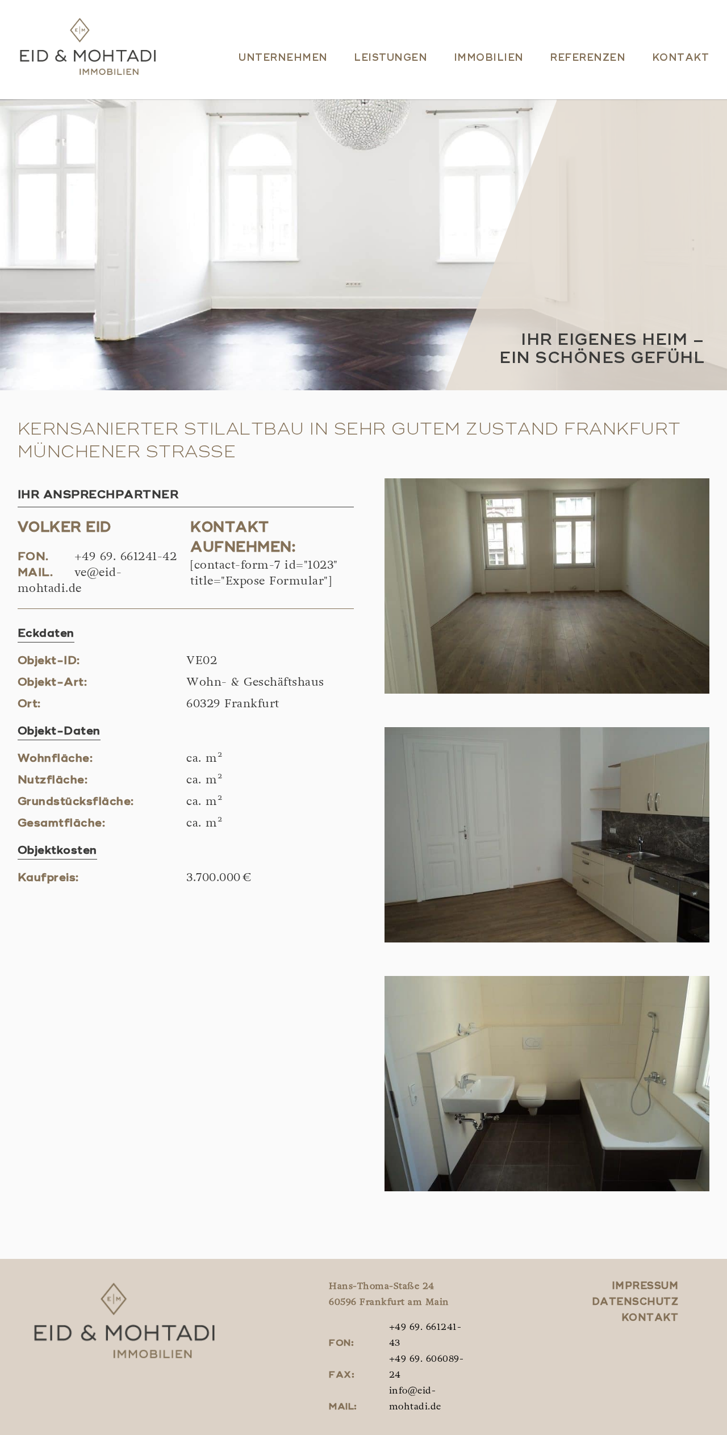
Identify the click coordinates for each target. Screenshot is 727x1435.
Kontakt (680, 58)
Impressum (645, 1286)
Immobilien (489, 58)
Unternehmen (283, 58)
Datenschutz (635, 1302)
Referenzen (587, 58)
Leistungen (390, 58)
